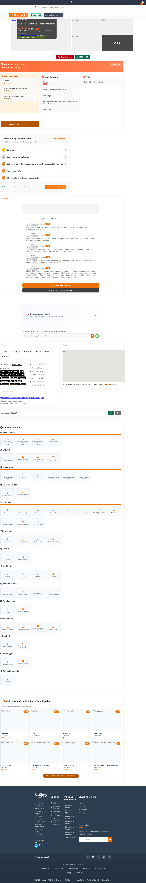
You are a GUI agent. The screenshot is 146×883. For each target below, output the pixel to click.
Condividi (6, 356)
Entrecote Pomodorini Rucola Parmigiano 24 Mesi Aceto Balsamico (60, 102)
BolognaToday (100, 868)
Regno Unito (83, 806)
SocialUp (79, 873)
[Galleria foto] (87, 27)
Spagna (82, 816)
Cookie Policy (106, 880)
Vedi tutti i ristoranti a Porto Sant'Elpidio (60, 776)
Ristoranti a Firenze (69, 823)
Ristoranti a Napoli (69, 817)
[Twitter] (93, 857)
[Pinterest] (109, 857)
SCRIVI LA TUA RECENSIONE (61, 290)
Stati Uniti (83, 810)
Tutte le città (70, 838)
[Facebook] (88, 857)
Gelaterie (56, 812)
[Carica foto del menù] (97, 336)
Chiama (5, 352)
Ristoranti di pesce (56, 807)
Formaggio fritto (14, 171)
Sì (111, 413)
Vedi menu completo (54, 187)
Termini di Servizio (93, 880)
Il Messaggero (58, 868)
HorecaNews (73, 868)
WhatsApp (16, 352)
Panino (6, 81)
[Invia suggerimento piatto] (92, 336)
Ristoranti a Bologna (69, 833)
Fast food (56, 815)
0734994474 (17, 365)
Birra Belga (47, 95)
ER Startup (67, 873)
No (118, 413)
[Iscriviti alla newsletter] (110, 839)
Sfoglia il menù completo (19, 124)
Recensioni (28, 352)
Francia (82, 813)
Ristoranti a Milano (69, 812)
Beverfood (86, 868)
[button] (61, 315)
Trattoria (56, 803)
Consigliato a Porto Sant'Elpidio (27, 35)
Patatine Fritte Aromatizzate (13, 96)
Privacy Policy (80, 880)
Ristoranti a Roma (69, 806)
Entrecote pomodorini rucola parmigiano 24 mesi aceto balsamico (35, 164)
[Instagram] (99, 857)
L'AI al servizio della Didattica (56, 821)
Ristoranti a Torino (69, 828)
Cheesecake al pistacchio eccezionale (23, 177)
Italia (81, 803)
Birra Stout (47, 109)
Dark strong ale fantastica (18, 157)
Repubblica (45, 868)
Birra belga (11, 150)
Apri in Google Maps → (107, 384)
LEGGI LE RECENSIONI (61, 285)
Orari (39, 352)
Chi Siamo (68, 880)
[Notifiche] (142, 2)
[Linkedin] (104, 857)
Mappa (48, 352)
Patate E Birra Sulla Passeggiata (15, 88)
